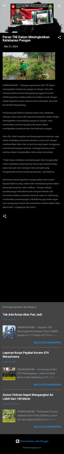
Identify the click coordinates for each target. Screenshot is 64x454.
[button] (59, 37)
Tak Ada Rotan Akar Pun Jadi (22, 314)
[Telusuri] (59, 7)
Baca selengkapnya (47, 342)
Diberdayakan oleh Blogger (34, 441)
